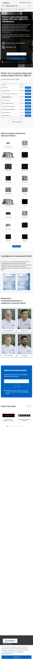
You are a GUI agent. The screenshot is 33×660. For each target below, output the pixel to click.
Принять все (16, 657)
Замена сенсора (6, 90)
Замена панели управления (8, 106)
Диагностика (5, 87)
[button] (28, 406)
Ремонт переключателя (7, 103)
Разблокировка (5, 115)
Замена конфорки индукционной (9, 93)
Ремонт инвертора (6, 112)
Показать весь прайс (16, 121)
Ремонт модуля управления (8, 109)
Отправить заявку (16, 58)
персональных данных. (15, 62)
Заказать (28, 87)
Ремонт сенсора (6, 100)
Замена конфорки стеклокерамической (7, 97)
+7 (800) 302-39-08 (10, 6)
